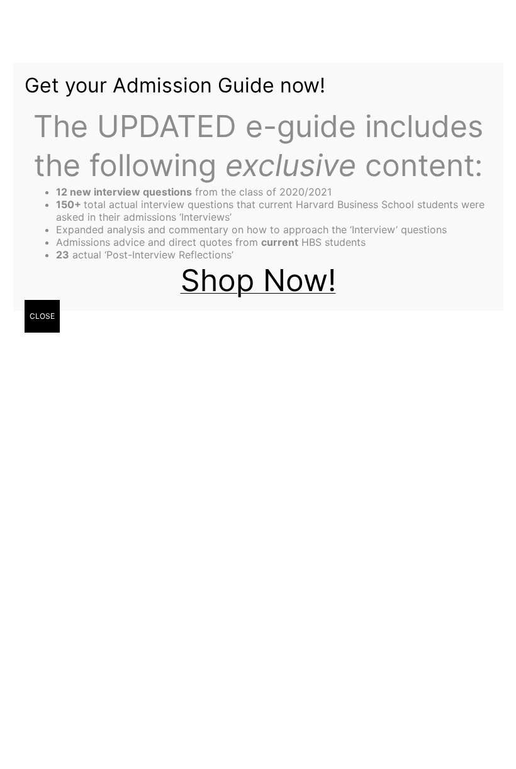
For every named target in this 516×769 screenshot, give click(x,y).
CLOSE (42, 316)
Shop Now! (258, 280)
